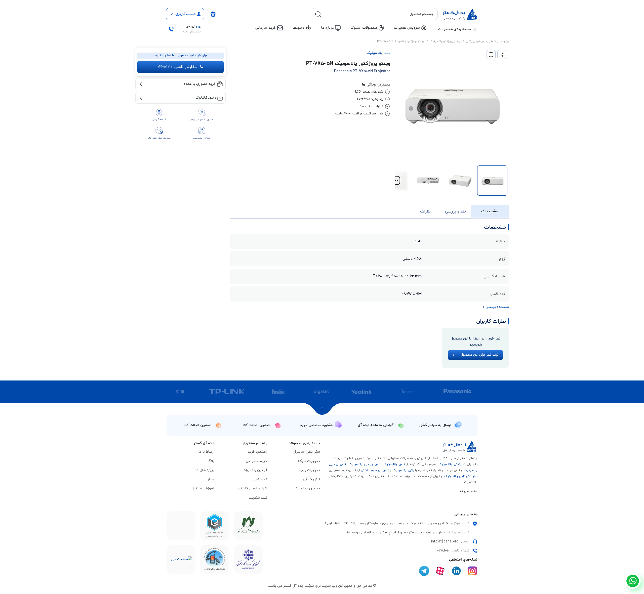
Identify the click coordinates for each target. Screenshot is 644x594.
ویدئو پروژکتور (475, 41)
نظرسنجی (260, 479)
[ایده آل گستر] (459, 446)
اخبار (211, 479)
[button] (396, 180)
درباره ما (327, 27)
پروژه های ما (204, 470)
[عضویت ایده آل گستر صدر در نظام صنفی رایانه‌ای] (248, 525)
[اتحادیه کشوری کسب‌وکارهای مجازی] (214, 525)
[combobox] (378, 14)
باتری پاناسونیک (403, 470)
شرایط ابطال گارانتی (252, 488)
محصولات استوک (364, 27)
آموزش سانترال (202, 488)
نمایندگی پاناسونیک (451, 464)
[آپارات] (440, 571)
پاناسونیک (374, 53)
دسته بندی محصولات (454, 29)
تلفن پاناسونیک (394, 464)
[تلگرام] (424, 571)
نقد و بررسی (455, 211)
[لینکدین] (456, 571)
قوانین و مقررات (255, 470)
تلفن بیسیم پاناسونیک (364, 464)
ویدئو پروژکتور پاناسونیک (445, 41)
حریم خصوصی (256, 461)
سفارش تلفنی (177, 67)
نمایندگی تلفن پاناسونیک (460, 476)
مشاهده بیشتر (467, 491)
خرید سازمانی (265, 27)
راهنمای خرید (257, 451)
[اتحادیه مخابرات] (214, 559)
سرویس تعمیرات (407, 27)
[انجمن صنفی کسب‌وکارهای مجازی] (248, 559)
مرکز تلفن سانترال (307, 451)
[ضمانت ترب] (181, 559)
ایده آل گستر (497, 41)
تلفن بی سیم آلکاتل (375, 470)
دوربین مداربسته (307, 488)
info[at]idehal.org (444, 541)
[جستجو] (318, 14)
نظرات (425, 211)
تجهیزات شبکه (309, 461)
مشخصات (489, 211)
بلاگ (211, 461)
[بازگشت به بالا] (322, 409)
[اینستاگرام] (472, 571)
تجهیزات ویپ (309, 470)
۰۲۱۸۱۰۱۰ (443, 550)
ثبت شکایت (258, 497)
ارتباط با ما (206, 451)
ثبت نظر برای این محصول (480, 354)
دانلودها (298, 27)
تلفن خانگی (311, 479)
